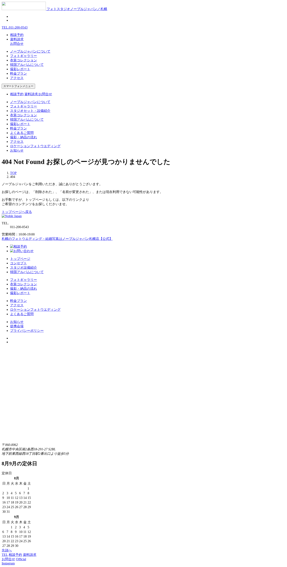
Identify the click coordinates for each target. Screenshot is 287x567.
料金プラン (18, 73)
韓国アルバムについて (27, 64)
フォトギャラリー (23, 56)
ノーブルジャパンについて (30, 51)
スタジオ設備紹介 (23, 267)
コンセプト (18, 263)
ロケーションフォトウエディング (35, 146)
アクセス (17, 78)
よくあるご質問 (22, 133)
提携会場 (17, 326)
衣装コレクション (23, 60)
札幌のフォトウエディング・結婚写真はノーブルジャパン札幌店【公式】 (57, 239)
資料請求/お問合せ (38, 94)
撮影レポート (20, 69)
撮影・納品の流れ (23, 137)
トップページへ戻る (17, 212)
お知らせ (17, 150)
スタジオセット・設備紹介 (30, 110)
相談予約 (17, 35)
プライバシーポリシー (27, 330)
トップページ (20, 258)
